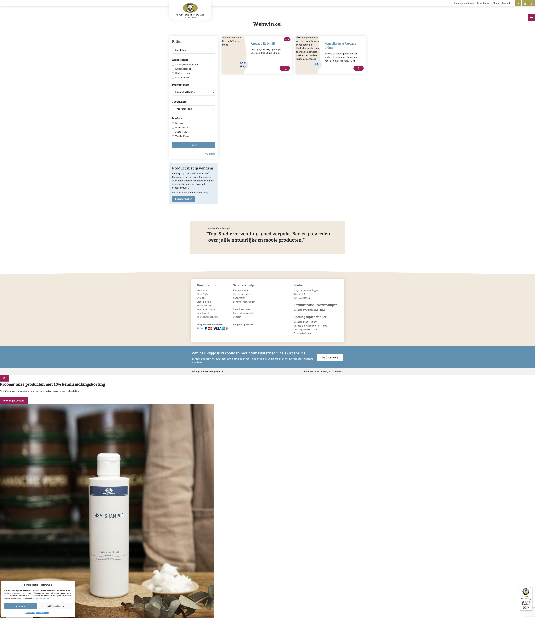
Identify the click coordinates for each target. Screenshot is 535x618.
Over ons (201, 298)
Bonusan (179, 123)
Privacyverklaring (42, 613)
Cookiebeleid (30, 613)
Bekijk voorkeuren (55, 606)
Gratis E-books (204, 302)
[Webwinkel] (525, 3)
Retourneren (239, 298)
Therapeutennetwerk (207, 317)
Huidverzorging (182, 73)
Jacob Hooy (181, 132)
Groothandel (483, 3)
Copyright (325, 371)
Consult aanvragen (242, 309)
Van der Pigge (182, 136)
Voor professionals (464, 3)
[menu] (531, 17)
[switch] (526, 607)
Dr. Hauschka (181, 128)
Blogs (496, 3)
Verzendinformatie (242, 294)
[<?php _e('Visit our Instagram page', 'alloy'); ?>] (234, 329)
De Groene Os (330, 357)
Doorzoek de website (243, 313)
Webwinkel (202, 290)
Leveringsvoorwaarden (244, 302)
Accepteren (20, 606)
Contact (505, 3)
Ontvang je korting (13, 400)
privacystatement (42, 598)
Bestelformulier (183, 198)
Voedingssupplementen (186, 64)
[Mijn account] (531, 3)
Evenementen (182, 77)
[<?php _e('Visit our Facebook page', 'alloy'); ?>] (238, 329)
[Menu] (530, 588)
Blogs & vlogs (203, 294)
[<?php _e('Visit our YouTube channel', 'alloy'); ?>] (243, 329)
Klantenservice (240, 290)
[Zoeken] (518, 3)
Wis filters (210, 153)
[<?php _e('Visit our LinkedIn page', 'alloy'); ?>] (247, 329)
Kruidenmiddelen (183, 69)
